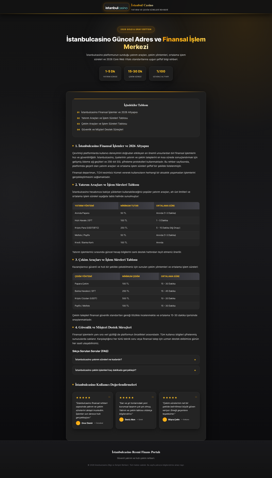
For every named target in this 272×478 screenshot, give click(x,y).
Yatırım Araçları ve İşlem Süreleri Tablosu (104, 118)
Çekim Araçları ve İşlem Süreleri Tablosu (104, 123)
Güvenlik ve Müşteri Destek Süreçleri (102, 129)
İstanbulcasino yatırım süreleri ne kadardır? (98, 359)
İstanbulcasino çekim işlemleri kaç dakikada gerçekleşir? (105, 370)
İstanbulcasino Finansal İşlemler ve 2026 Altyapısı (109, 112)
